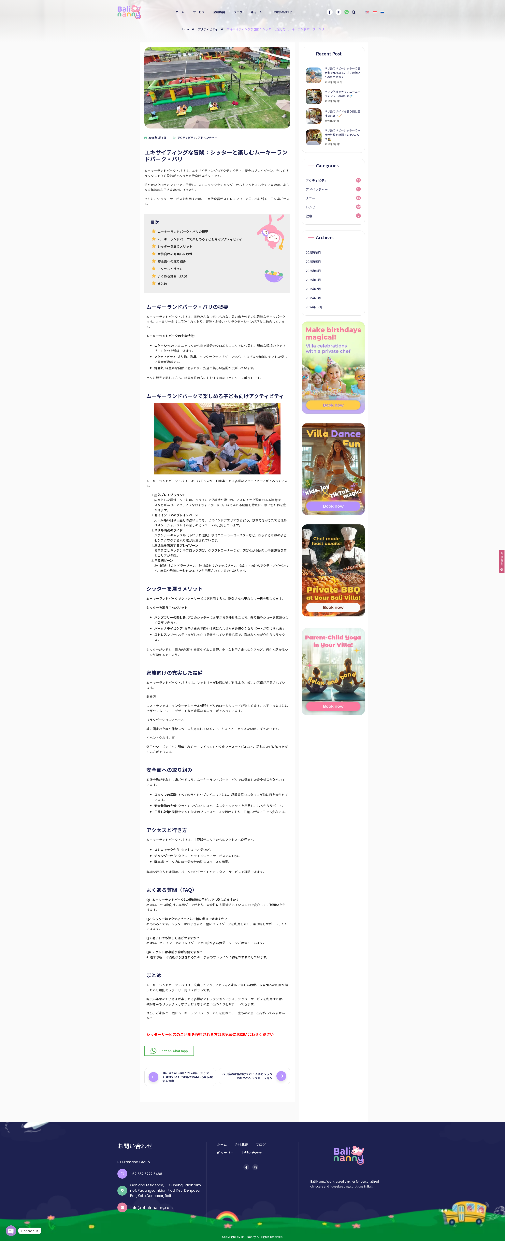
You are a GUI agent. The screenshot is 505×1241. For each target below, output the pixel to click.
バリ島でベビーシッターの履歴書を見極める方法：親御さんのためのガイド (342, 72)
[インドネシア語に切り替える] (375, 12)
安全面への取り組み (172, 261)
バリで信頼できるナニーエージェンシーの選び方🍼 (342, 94)
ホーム (180, 12)
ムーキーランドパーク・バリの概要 (183, 231)
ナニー (310, 198)
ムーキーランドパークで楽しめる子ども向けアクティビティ (200, 239)
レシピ (310, 207)
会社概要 (219, 12)
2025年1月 (313, 297)
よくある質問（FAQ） (173, 276)
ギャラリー (258, 12)
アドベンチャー (207, 138)
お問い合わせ (283, 12)
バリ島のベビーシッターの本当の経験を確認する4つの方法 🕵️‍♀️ (342, 134)
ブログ (238, 12)
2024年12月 (314, 307)
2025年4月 (313, 270)
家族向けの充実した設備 (175, 253)
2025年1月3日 (157, 138)
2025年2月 (313, 288)
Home (185, 29)
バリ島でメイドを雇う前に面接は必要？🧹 (342, 113)
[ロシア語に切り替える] (382, 12)
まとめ (162, 283)
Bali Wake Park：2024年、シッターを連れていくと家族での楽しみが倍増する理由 (187, 1077)
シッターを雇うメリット (175, 246)
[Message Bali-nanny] (346, 12)
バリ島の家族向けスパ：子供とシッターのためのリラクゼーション (247, 1076)
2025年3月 (313, 279)
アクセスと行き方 (170, 268)
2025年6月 (313, 252)
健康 (309, 216)
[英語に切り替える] (367, 12)
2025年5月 (313, 261)
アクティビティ (208, 29)
